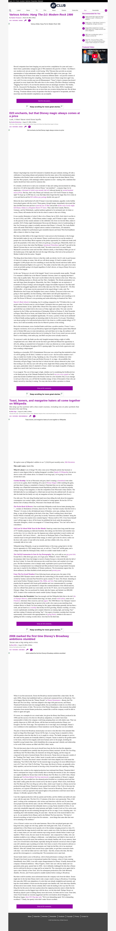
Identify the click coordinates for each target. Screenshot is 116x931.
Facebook (61, 916)
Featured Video (88, 47)
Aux (85, 10)
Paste (10, 1)
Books (21, 20)
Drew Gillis (14, 645)
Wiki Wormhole (23, 416)
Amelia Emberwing (16, 122)
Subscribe (75, 10)
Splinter (28, 1)
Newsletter (95, 10)
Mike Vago (13, 411)
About (29, 916)
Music (54, 10)
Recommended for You (91, 13)
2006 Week (22, 649)
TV (37, 10)
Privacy (77, 916)
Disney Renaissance (53, 700)
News (28, 10)
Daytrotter (34, 1)
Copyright (70, 916)
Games (64, 10)
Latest (18, 10)
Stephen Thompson (16, 17)
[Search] (9, 10)
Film (45, 10)
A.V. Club (16, 1)
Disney (21, 126)
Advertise (45, 916)
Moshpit (40, 1)
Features (15, 20)
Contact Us (84, 916)
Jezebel (22, 1)
